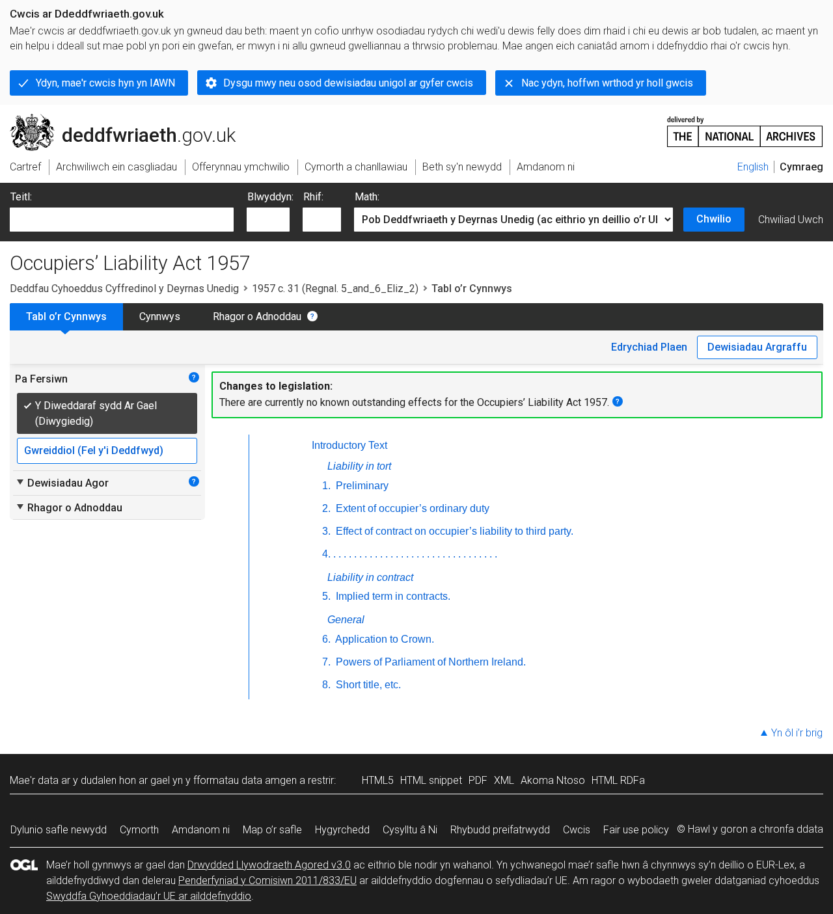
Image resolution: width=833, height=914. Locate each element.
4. (326, 553)
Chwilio (713, 219)
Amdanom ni (201, 830)
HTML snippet (431, 780)
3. (326, 531)
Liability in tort (359, 466)
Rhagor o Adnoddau (257, 316)
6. (326, 639)
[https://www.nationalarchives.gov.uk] (745, 126)
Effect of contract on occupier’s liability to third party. (453, 531)
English (753, 167)
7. (326, 661)
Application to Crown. (383, 639)
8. (326, 684)
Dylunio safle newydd (58, 830)
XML (504, 780)
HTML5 (378, 780)
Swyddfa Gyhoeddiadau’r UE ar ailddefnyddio (148, 896)
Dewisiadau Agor (62, 482)
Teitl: (21, 197)
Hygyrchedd (342, 830)
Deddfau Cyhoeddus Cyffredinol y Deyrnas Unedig (124, 288)
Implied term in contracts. (391, 596)
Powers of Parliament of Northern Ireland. (429, 661)
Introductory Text (349, 445)
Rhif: (313, 197)
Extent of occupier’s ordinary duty (411, 508)
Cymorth (139, 830)
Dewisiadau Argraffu (757, 347)
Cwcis (576, 830)
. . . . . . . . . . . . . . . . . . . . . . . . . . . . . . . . (415, 553)
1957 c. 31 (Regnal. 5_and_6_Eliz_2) (335, 288)
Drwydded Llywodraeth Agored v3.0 (269, 865)
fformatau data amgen (245, 780)
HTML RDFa (618, 780)
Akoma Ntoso (553, 780)
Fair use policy (636, 830)
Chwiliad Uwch (790, 219)
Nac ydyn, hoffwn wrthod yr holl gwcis (607, 83)
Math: (367, 197)
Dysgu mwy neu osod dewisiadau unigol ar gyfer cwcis (348, 83)
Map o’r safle (272, 830)
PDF (478, 780)
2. (326, 508)
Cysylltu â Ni (410, 830)
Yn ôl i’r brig (797, 733)
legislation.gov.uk (117, 119)
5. (326, 596)
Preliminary (361, 485)
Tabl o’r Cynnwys (66, 316)
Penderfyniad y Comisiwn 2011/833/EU (267, 880)
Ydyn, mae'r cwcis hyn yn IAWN (105, 83)
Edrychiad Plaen (649, 347)
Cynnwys (159, 316)
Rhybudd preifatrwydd (500, 830)
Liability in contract (370, 577)
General (345, 619)
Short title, (367, 684)
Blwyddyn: (270, 197)
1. (326, 485)
